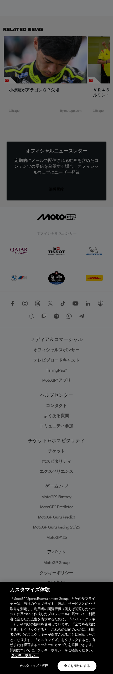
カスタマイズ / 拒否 (34, 666)
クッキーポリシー (25, 655)
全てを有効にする (77, 666)
